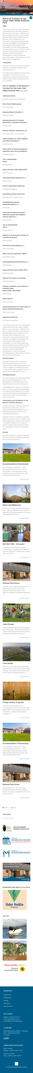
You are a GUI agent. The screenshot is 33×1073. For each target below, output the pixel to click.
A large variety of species (13, 702)
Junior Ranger (8, 624)
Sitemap (6, 1000)
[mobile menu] (25, 17)
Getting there (7, 997)
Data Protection (8, 1006)
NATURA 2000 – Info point (14, 544)
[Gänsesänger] (15, 938)
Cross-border (8, 663)
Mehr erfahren (25, 479)
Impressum (7, 1003)
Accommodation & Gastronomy (15, 464)
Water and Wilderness (12, 505)
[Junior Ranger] (15, 960)
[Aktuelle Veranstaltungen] (16, 844)
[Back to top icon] (16, 1063)
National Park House (11, 583)
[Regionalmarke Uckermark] (6, 1038)
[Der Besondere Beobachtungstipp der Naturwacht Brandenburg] (16, 831)
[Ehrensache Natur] (15, 973)
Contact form (7, 995)
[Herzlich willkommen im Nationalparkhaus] (16, 880)
